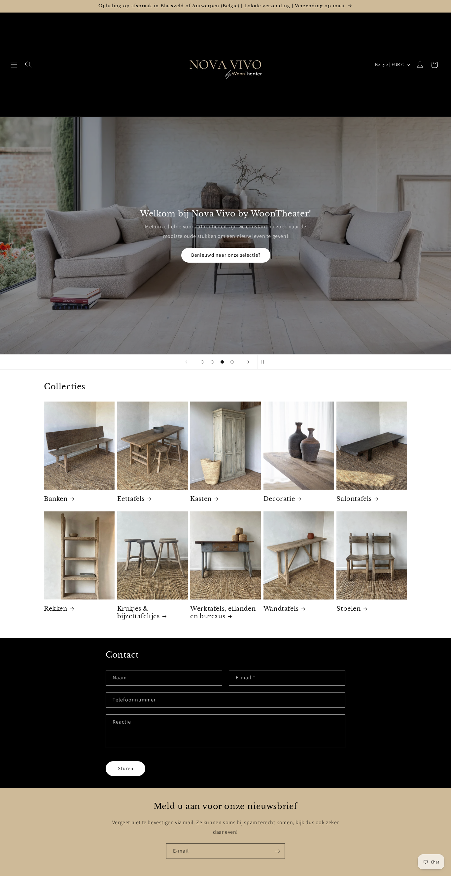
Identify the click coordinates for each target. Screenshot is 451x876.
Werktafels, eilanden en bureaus (223, 612)
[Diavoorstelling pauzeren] (265, 362)
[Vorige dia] (186, 362)
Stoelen (348, 608)
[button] (14, 64)
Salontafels (354, 499)
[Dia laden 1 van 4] (202, 362)
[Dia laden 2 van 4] (212, 362)
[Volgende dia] (248, 362)
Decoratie (279, 499)
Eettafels (131, 499)
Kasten (201, 499)
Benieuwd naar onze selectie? (225, 255)
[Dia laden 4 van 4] (232, 362)
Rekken (55, 608)
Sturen (125, 768)
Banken (56, 499)
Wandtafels (281, 608)
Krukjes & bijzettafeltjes (138, 612)
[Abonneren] (277, 851)
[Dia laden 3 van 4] (222, 362)
